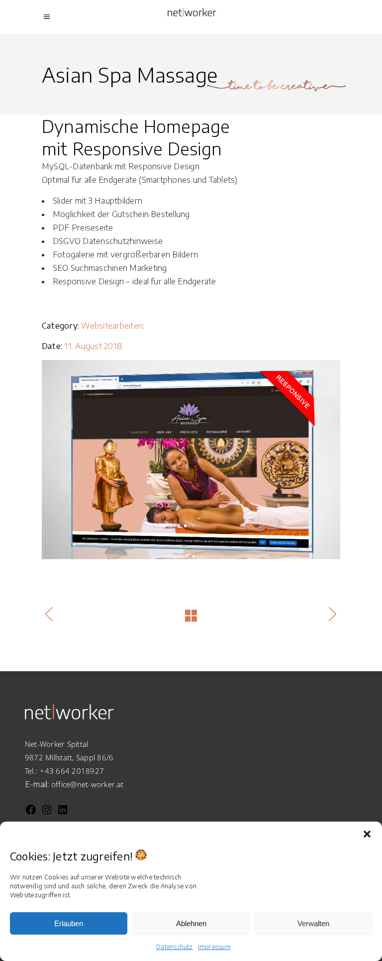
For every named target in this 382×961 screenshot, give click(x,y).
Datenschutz (174, 947)
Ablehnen (191, 923)
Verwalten (313, 923)
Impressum (214, 947)
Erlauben (68, 923)
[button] (367, 834)
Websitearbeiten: (112, 326)
